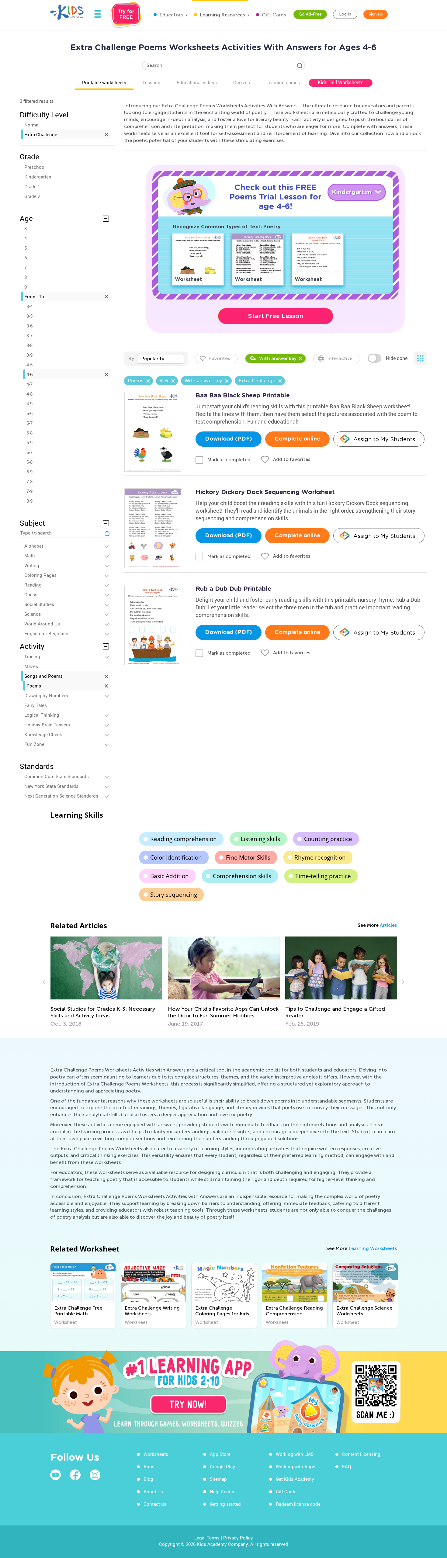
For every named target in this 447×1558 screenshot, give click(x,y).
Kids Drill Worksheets (340, 82)
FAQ (346, 1466)
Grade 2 (32, 196)
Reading (33, 585)
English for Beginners (47, 633)
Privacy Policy (238, 1538)
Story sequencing (173, 894)
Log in (345, 14)
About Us (153, 1491)
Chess (30, 594)
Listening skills (260, 839)
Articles (388, 925)
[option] (106, 982)
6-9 (29, 472)
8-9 (29, 501)
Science (32, 614)
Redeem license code (298, 1504)
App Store (220, 1454)
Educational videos (197, 82)
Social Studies (39, 604)
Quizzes (241, 82)
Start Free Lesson (275, 316)
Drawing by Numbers (46, 695)
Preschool (35, 167)
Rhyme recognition (320, 857)
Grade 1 (32, 186)
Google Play (222, 1466)
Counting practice (328, 839)
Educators (170, 15)
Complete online (297, 439)
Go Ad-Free (310, 14)
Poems (33, 686)
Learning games (283, 82)
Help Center (222, 1491)
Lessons (151, 82)
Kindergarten (37, 177)
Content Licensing (361, 1454)
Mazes (31, 666)
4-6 (29, 374)
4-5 (29, 365)
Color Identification (176, 857)
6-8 (29, 462)
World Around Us (42, 624)
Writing (31, 565)
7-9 (29, 491)
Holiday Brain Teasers (47, 725)
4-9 (29, 403)
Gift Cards (273, 15)
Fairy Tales (35, 705)
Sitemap (218, 1479)
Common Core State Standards (56, 776)
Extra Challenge (40, 134)
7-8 (29, 481)
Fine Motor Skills (248, 857)
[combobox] (160, 359)
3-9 (29, 355)
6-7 (29, 452)
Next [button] (402, 982)
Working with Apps (295, 1466)
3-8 (29, 345)
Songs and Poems (43, 676)
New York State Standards (51, 786)
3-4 (29, 306)
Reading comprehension (183, 839)
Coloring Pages (40, 575)
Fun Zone (34, 744)
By (131, 358)
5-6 (29, 413)
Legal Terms (207, 1538)
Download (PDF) (228, 439)
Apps (149, 1466)
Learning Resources (222, 15)
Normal (32, 125)
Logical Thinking (41, 715)
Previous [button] (45, 982)
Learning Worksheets (372, 1248)
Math (29, 555)
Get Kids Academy (295, 1479)
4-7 (29, 384)
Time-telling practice (323, 876)
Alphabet (33, 546)
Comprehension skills (242, 876)
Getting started (225, 1504)
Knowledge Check (43, 734)
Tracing (32, 656)
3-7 (29, 335)
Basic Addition (169, 876)
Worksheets (156, 1454)
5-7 (29, 423)
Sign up (376, 14)
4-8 (29, 394)
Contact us (155, 1504)
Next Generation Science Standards (61, 796)
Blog (148, 1479)
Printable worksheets (104, 82)
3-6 (29, 326)
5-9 (29, 442)
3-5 (29, 316)
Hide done (396, 358)
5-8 (29, 433)
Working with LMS (295, 1454)
